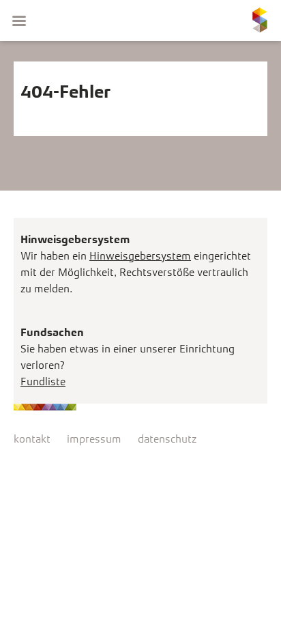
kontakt (32, 438)
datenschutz (167, 438)
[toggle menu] (19, 20)
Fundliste (42, 381)
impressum (94, 438)
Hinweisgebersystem (140, 255)
